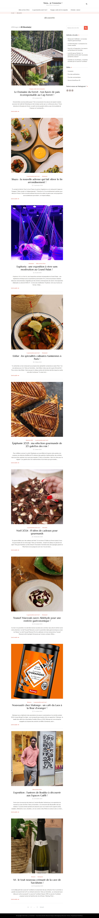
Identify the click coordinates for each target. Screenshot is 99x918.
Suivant (42, 907)
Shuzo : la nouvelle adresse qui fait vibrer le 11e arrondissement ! (37, 181)
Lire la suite (14, 111)
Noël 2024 (44, 527)
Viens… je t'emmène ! (52, 3)
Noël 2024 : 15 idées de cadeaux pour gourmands (37, 532)
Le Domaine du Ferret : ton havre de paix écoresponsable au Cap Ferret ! (37, 93)
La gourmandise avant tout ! (39, 10)
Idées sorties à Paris (24, 10)
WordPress (80, 915)
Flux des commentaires (74, 77)
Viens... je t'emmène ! (30, 915)
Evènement (31, 263)
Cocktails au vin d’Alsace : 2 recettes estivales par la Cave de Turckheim (78, 60)
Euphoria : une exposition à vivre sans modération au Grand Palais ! (37, 268)
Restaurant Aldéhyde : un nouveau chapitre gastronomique (77, 39)
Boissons (29, 702)
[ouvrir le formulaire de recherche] (86, 4)
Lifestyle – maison (75, 10)
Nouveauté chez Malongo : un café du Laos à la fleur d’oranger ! (37, 707)
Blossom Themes (66, 915)
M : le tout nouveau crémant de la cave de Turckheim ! (37, 881)
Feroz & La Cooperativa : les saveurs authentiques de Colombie (77, 49)
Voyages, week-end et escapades (59, 10)
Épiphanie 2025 (29, 440)
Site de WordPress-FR (74, 80)
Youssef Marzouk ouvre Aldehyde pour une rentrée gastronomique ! (37, 619)
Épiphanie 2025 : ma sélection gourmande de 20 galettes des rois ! (37, 445)
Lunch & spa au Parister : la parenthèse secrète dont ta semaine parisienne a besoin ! (78, 54)
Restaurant (44, 176)
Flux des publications (73, 74)
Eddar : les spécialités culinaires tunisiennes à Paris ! (37, 357)
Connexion (70, 71)
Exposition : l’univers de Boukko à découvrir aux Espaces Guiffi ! (37, 794)
